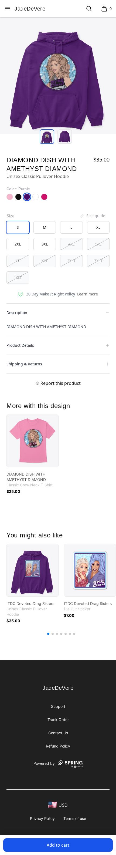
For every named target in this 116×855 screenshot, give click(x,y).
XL (98, 227)
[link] (32, 441)
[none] (92, 215)
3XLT (98, 260)
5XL (98, 244)
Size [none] (10, 216)
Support (58, 706)
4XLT (17, 277)
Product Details (20, 345)
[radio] (17, 227)
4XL (71, 244)
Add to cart (58, 845)
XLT (45, 260)
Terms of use (74, 818)
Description (16, 312)
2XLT (71, 260)
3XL (45, 244)
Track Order (58, 719)
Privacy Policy (42, 818)
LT (18, 260)
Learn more (87, 294)
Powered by (44, 763)
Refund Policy (58, 746)
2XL (18, 244)
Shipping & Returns (24, 363)
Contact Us (58, 733)
